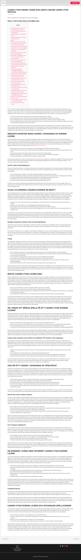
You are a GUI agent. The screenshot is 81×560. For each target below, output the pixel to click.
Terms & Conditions (17, 549)
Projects (48, 3)
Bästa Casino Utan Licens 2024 (18, 41)
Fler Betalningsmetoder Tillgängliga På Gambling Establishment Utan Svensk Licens (19, 70)
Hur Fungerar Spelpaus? (16, 54)
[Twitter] (62, 546)
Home (37, 3)
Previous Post (5, 539)
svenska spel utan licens (40, 145)
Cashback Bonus (15, 58)
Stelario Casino (14, 98)
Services (42, 3)
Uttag (12, 40)
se (8, 14)
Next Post (77, 539)
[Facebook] (60, 546)
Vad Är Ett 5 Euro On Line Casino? (18, 52)
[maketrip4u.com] (3, 3)
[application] (57, 3)
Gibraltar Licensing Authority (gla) (19, 96)
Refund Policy (17, 550)
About (61, 3)
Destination (54, 3)
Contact (66, 3)
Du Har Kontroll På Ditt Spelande (18, 73)
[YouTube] (67, 546)
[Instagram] (65, 546)
